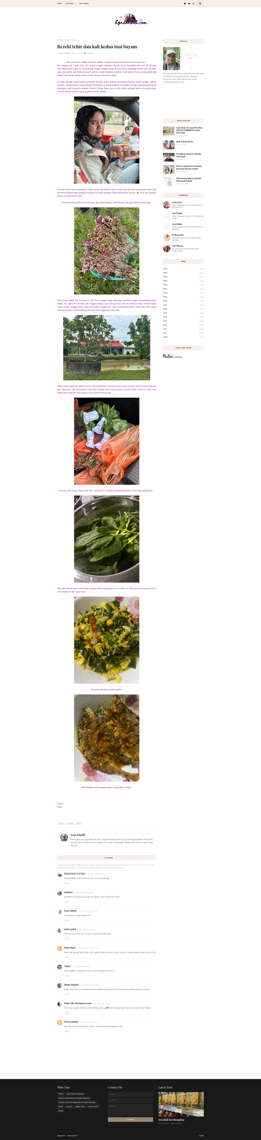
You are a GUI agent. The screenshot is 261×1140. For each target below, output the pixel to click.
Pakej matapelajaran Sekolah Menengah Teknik (188, 179)
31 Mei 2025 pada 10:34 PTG (87, 948)
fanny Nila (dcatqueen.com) (77, 1003)
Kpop (61, 1106)
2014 (183, 317)
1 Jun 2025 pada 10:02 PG (81, 966)
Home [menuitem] (59, 3)
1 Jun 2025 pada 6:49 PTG (89, 985)
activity (69, 1106)
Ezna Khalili (78, 835)
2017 (183, 305)
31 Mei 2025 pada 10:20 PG (95, 874)
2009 (183, 337)
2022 (183, 285)
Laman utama (63, 40)
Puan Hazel (69, 947)
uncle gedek (70, 929)
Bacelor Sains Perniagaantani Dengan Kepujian (77, 1102)
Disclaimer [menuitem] (83, 3)
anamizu (68, 892)
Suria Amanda (71, 1021)
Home (201, 1136)
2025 (183, 273)
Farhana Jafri (178, 235)
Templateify (72, 1136)
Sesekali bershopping (171, 1119)
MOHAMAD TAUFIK (74, 873)
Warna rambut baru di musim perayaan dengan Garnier (189, 167)
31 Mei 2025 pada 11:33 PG (83, 892)
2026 (183, 269)
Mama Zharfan (71, 984)
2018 (183, 301)
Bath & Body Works (184, 141)
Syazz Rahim (70, 910)
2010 (183, 333)
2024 (183, 277)
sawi (78, 824)
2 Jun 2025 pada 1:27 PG (102, 1003)
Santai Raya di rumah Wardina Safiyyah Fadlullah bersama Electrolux (189, 130)
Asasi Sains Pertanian (75, 1094)
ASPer (61, 1094)
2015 (183, 313)
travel (61, 1111)
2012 (183, 325)
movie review (93, 1106)
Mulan (67, 966)
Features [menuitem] (69, 3)
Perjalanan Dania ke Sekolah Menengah (188, 155)
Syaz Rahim (177, 213)
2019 (183, 297)
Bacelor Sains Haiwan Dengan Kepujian (74, 1098)
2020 (183, 293)
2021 (183, 289)
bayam (73, 40)
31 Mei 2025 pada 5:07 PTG (87, 929)
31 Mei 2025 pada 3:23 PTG (87, 911)
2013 (183, 321)
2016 (183, 309)
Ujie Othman (177, 246)
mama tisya (177, 202)
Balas (67, 883)
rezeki (70, 824)
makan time (80, 1106)
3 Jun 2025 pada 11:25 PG (88, 1022)
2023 (183, 281)
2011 (183, 329)
